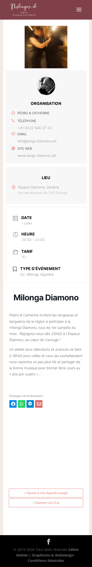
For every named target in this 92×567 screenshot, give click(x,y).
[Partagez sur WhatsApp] (21, 404)
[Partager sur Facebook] (13, 404)
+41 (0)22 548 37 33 (35, 128)
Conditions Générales (46, 560)
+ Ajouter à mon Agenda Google (46, 493)
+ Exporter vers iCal (46, 503)
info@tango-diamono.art (37, 141)
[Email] (38, 404)
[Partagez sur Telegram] (30, 404)
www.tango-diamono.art (37, 155)
